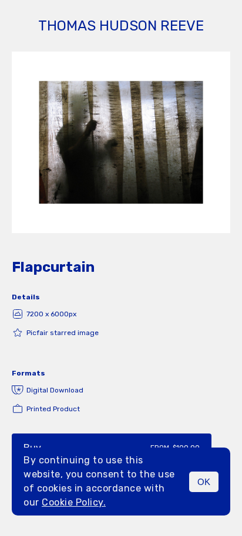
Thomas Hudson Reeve (121, 26)
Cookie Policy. (74, 502)
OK (203, 482)
